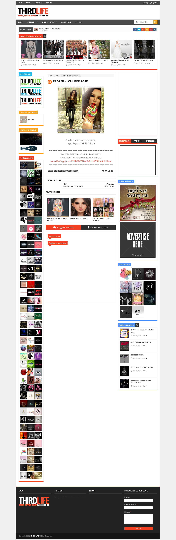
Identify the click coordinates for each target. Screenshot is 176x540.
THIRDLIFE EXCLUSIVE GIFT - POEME (98, 61)
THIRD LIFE (35, 536)
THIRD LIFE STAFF (48, 22)
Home (20, 3)
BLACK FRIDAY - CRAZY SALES (142, 367)
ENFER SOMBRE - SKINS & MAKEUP (50, 29)
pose (57, 75)
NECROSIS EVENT (137, 355)
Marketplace (66, 22)
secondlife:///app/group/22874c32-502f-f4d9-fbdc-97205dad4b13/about (80, 161)
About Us (29, 3)
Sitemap (49, 3)
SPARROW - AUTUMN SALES (141, 342)
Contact (39, 3)
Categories (31, 22)
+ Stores (78, 22)
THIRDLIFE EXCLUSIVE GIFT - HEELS (143, 61)
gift (55, 171)
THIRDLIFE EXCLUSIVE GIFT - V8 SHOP (53, 61)
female (50, 171)
